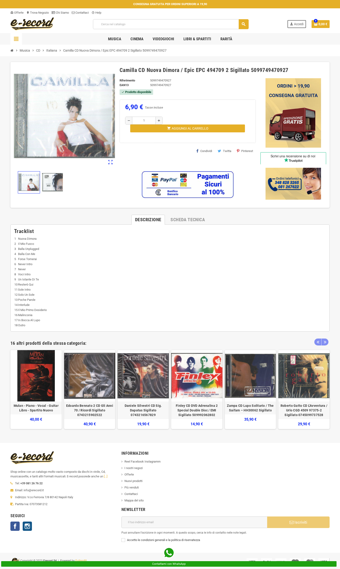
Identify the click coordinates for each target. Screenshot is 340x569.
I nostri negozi (133, 468)
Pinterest (247, 151)
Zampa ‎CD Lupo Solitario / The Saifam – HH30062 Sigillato (250, 408)
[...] (105, 476)
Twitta (227, 151)
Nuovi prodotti (133, 481)
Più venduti (131, 487)
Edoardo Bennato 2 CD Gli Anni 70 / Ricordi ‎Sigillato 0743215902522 (89, 410)
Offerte (17, 12)
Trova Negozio (37, 12)
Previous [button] (317, 342)
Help (96, 12)
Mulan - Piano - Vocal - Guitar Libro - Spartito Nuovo (36, 408)
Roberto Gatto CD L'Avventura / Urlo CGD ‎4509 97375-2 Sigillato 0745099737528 (304, 410)
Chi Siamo (62, 12)
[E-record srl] (32, 23)
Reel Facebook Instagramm (142, 461)
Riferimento (127, 80)
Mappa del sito (134, 500)
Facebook (15, 526)
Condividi (206, 151)
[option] (36, 389)
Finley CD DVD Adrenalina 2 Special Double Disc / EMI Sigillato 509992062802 (197, 410)
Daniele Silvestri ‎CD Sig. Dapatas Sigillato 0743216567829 (143, 410)
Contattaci (82, 12)
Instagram (27, 526)
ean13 (124, 85)
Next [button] (324, 342)
